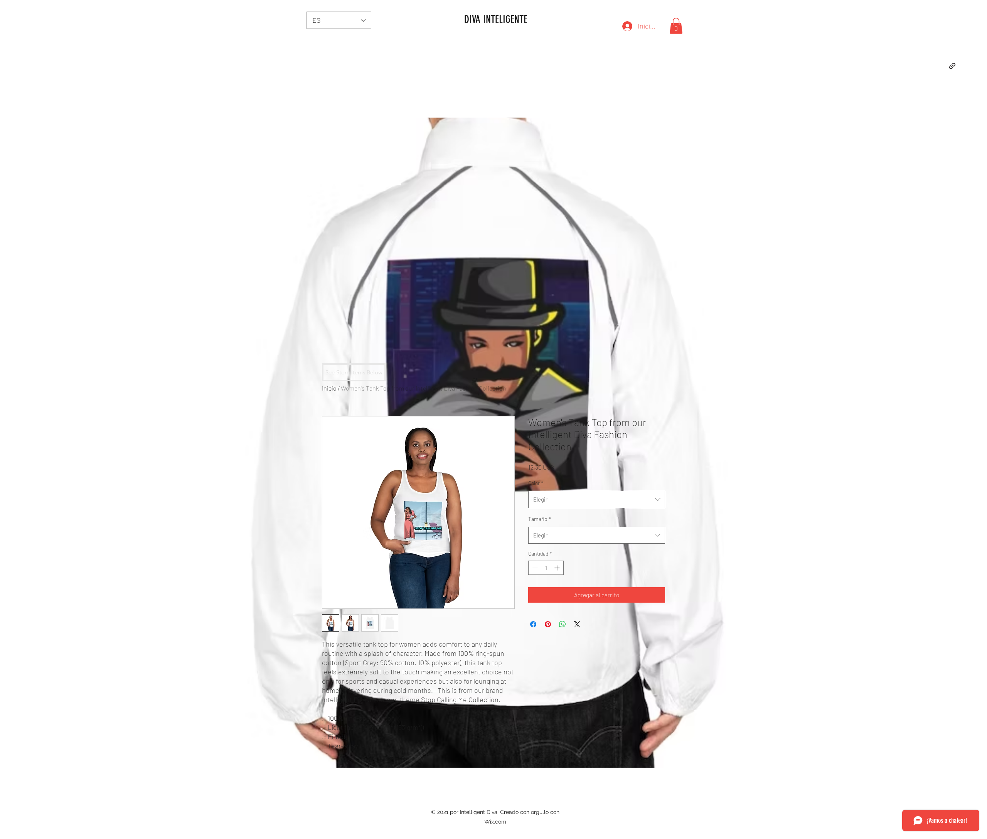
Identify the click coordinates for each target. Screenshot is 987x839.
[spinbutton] (546, 567)
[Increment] (558, 567)
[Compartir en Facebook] (533, 624)
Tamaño (539, 519)
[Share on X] (577, 624)
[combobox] (596, 499)
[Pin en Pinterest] (547, 624)
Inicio (329, 388)
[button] (676, 26)
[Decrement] (534, 567)
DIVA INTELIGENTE (495, 19)
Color (536, 483)
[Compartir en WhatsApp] (562, 624)
